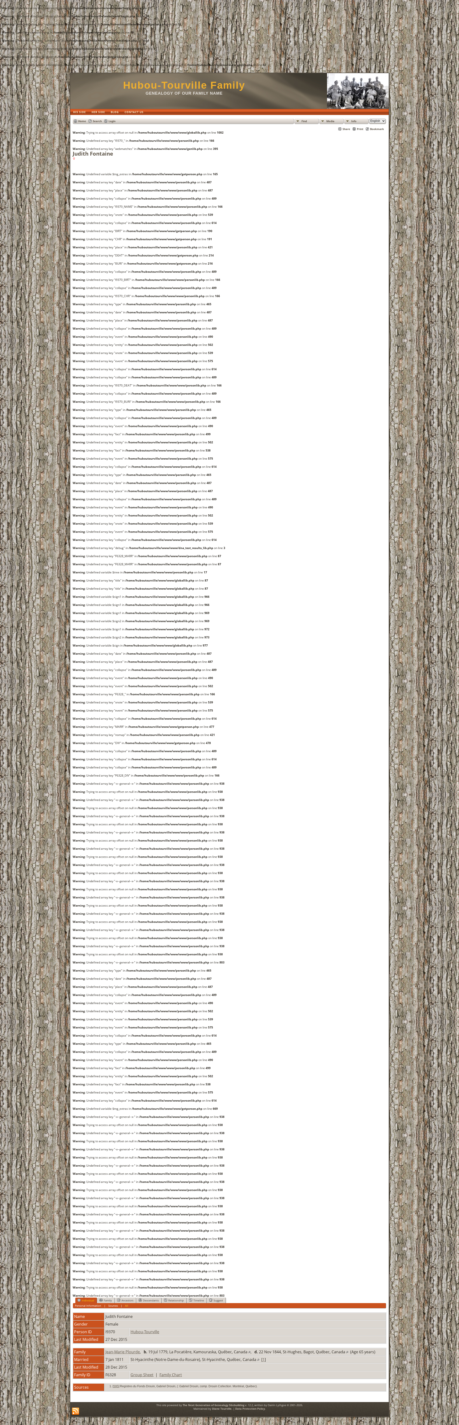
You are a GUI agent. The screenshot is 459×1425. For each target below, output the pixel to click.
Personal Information (88, 1305)
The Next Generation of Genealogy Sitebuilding (213, 1405)
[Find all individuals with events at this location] (249, 1351)
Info (353, 121)
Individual (88, 1300)
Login (112, 121)
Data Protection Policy (250, 1408)
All (126, 1305)
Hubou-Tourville (145, 1331)
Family (108, 1300)
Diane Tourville (222, 1408)
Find (304, 121)
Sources (113, 1305)
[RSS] (75, 1411)
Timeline (198, 1300)
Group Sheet (142, 1374)
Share (346, 129)
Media (330, 121)
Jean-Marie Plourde (122, 1351)
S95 (116, 1386)
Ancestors (127, 1300)
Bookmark (377, 129)
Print (360, 129)
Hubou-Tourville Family (184, 85)
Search (97, 121)
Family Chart (170, 1374)
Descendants (151, 1300)
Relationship (176, 1300)
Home (82, 121)
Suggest (218, 1300)
